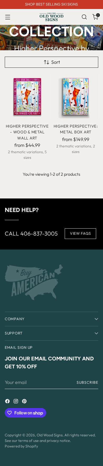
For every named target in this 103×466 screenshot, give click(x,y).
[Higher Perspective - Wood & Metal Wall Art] (27, 96)
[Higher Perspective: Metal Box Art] (76, 96)
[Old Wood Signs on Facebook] (8, 402)
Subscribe (87, 382)
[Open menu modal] (7, 17)
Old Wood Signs (50, 435)
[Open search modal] (84, 17)
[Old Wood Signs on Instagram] (16, 402)
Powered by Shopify (21, 446)
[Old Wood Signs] (51, 17)
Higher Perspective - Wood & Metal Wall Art (27, 132)
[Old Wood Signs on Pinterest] (25, 402)
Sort (55, 62)
